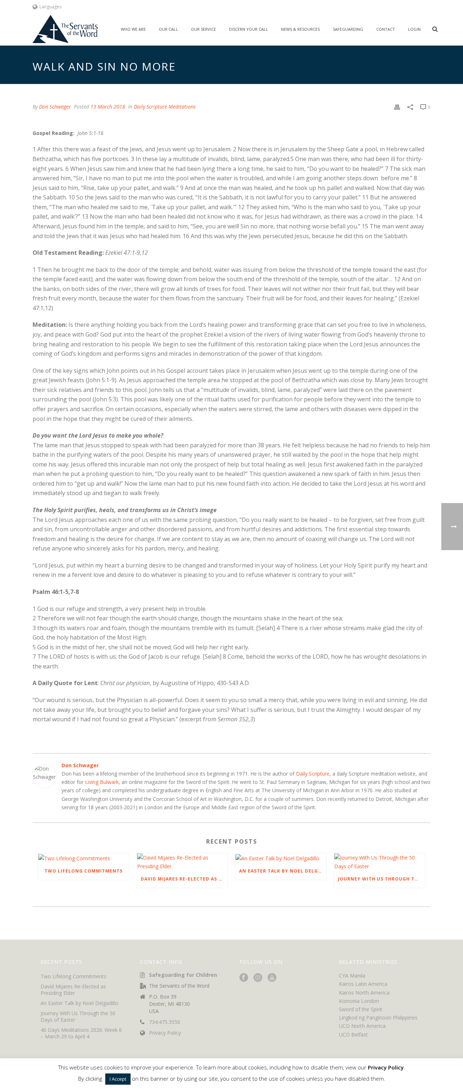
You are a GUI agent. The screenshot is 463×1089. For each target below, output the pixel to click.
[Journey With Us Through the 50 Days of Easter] (379, 861)
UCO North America (362, 1025)
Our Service (203, 29)
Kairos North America (364, 992)
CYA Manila (352, 975)
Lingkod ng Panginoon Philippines (378, 1017)
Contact (385, 29)
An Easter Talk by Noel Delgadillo (282, 871)
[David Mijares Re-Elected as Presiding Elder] (182, 861)
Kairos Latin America (363, 983)
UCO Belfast (353, 1034)
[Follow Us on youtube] (272, 978)
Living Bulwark (102, 781)
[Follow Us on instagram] (258, 978)
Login (414, 29)
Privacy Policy (165, 1033)
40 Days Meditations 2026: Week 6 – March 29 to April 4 (81, 1033)
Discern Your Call (248, 29)
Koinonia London (359, 1000)
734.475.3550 (164, 1022)
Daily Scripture (313, 773)
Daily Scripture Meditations (165, 106)
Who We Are (133, 29)
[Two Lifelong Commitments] (83, 857)
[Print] (397, 106)
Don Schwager (55, 106)
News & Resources (300, 29)
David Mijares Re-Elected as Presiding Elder (184, 879)
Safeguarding (348, 29)
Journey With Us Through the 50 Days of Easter (381, 879)
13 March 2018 (107, 106)
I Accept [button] (118, 1079)
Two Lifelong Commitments (83, 871)
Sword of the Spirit (360, 1009)
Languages (50, 7)
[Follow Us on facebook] (243, 978)
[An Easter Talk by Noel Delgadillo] (280, 857)
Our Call (168, 29)
